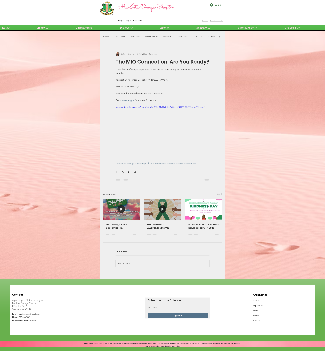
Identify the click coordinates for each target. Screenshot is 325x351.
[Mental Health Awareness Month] (162, 209)
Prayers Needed (151, 36)
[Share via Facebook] (117, 172)
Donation (205, 21)
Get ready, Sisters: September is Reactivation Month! (118, 226)
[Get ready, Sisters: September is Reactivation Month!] (121, 209)
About (255, 300)
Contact (256, 320)
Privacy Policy (175, 346)
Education (211, 36)
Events (256, 315)
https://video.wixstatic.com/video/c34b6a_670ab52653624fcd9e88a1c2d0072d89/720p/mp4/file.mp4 (160, 107)
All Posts (106, 36)
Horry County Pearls (216, 21)
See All (219, 194)
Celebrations (135, 36)
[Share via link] (135, 172)
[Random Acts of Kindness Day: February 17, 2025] (203, 209)
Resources (167, 36)
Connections (182, 36)
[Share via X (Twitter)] (123, 172)
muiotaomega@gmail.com (29, 314)
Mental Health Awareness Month (158, 226)
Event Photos (120, 36)
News (255, 310)
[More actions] (207, 53)
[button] (219, 36)
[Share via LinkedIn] (129, 172)
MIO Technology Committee (159, 346)
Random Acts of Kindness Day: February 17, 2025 (203, 226)
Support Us (258, 305)
